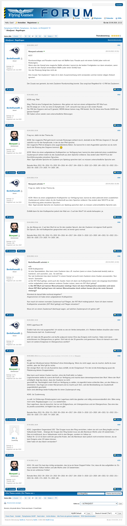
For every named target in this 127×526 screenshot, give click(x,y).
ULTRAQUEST (43, 28)
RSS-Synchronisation (88, 516)
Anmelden (22, 23)
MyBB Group (50, 520)
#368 (118, 356)
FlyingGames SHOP (29, 516)
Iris (13, 438)
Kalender (109, 18)
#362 (118, 94)
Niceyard (77, 356)
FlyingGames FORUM (11, 28)
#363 (118, 130)
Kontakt (17, 516)
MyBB (35, 520)
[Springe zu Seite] (56, 36)
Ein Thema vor (27, 493)
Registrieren (32, 23)
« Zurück (15, 36)
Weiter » (50, 36)
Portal (77, 18)
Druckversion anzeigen (14, 503)
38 (36, 36)
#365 (118, 222)
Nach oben (41, 516)
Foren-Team (10, 516)
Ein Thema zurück (13, 493)
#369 (118, 424)
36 (29, 36)
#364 (118, 177)
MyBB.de (22, 520)
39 (40, 36)
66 (45, 36)
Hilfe (119, 18)
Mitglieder (98, 18)
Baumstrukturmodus (115, 40)
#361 (118, 45)
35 (25, 36)
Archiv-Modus (51, 516)
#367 (118, 320)
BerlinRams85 (13, 58)
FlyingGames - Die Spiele (28, 28)
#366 (118, 256)
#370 (118, 460)
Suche (86, 18)
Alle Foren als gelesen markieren (68, 516)
